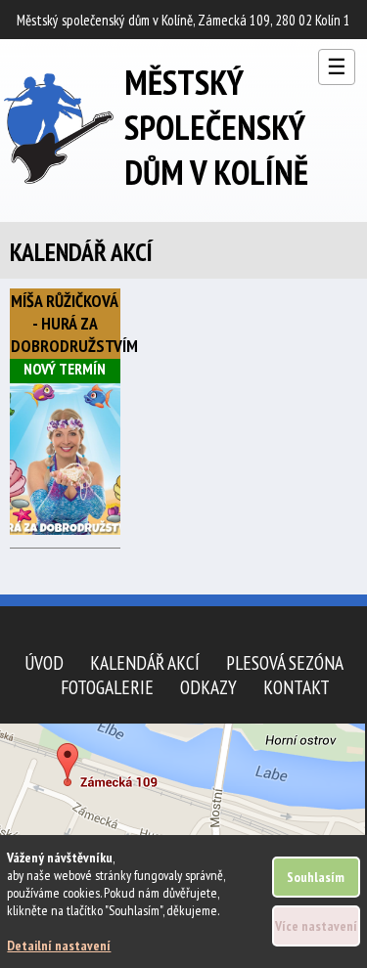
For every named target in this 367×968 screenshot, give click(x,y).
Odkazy (208, 687)
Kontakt (296, 687)
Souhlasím (315, 877)
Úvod (44, 662)
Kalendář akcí (145, 662)
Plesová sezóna (285, 662)
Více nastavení (316, 926)
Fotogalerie (107, 687)
